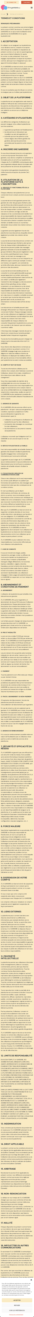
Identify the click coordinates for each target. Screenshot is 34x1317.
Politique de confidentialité (16, 1314)
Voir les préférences (17, 1310)
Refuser (17, 1305)
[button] (31, 1280)
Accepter (17, 1300)
